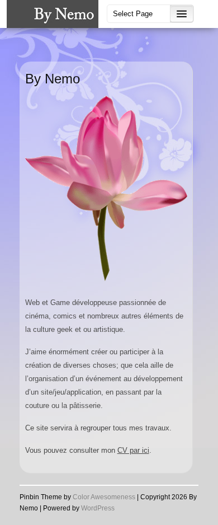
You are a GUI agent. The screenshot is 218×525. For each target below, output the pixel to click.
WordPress (98, 508)
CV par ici (133, 450)
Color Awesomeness (104, 497)
